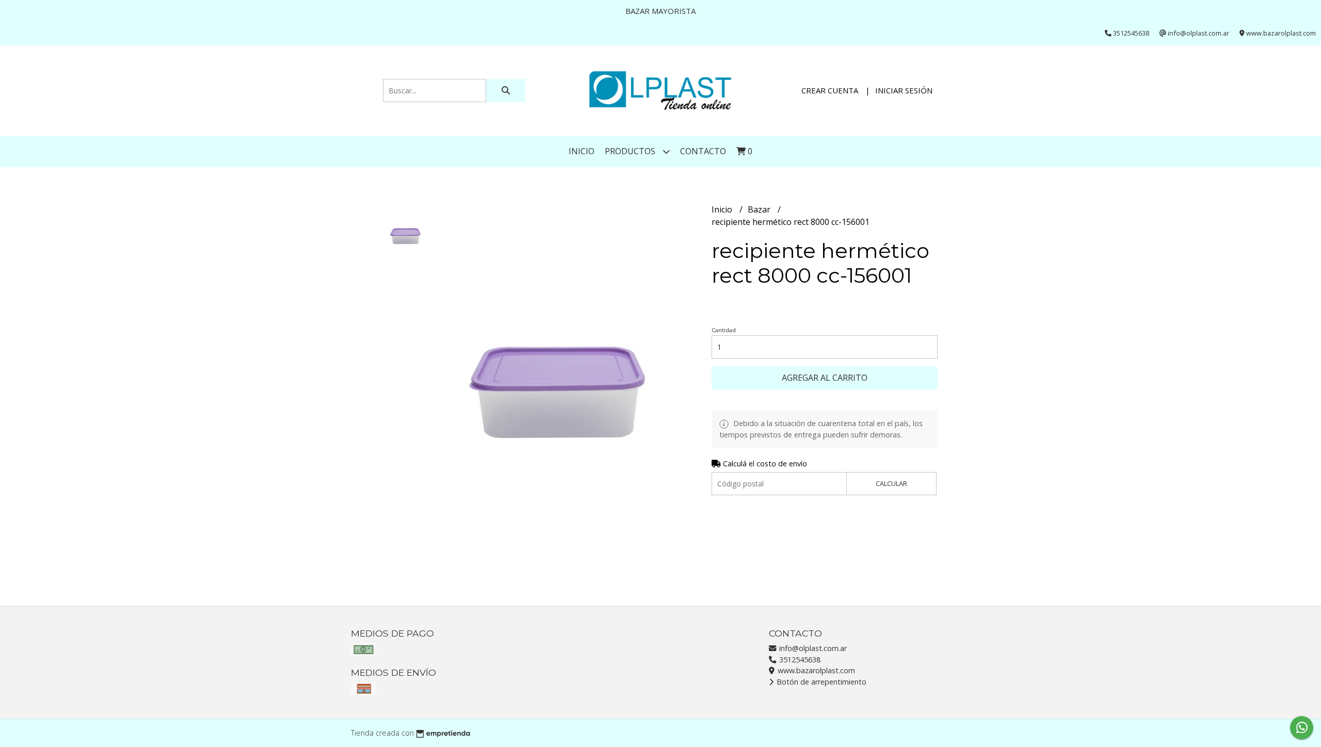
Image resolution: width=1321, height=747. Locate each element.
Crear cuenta (829, 90)
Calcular (891, 483)
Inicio (581, 151)
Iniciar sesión (903, 90)
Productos (631, 151)
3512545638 (798, 659)
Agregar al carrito (824, 377)
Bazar (760, 209)
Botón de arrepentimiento (820, 682)
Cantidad (724, 330)
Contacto (703, 151)
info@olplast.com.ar (812, 648)
